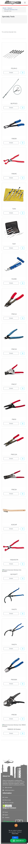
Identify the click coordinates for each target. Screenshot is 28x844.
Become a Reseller (9, 802)
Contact (6, 797)
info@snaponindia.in (9, 790)
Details (11, 72)
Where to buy (7, 800)
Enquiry (6, 812)
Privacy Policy (15, 833)
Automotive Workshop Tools (10, 9)
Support (6, 814)
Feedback (7, 817)
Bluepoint (10, 8)
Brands (4, 8)
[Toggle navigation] (25, 2)
